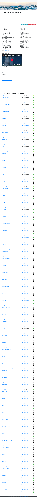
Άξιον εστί (3, 181)
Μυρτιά (3, 363)
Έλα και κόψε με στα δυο (5, 251)
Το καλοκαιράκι (4, 477)
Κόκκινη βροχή (4, 130)
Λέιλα (3, 333)
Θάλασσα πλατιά (4, 463)
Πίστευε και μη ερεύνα (5, 419)
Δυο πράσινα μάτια (4, 230)
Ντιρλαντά (3, 372)
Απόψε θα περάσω (4, 95)
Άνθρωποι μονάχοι (4, 186)
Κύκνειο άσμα (4, 330)
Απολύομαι (3, 193)
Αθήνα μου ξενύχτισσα (5, 207)
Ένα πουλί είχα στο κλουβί (6, 109)
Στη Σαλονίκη (4, 449)
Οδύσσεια (3, 398)
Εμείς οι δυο (4, 256)
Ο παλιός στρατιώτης (5, 389)
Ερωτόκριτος (4, 265)
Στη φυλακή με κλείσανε (5, 447)
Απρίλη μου (3, 195)
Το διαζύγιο (3, 160)
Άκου (3, 174)
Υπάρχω (3, 484)
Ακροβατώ (3, 179)
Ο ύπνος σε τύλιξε (4, 391)
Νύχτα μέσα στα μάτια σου (6, 375)
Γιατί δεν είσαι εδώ (4, 293)
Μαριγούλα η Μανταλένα (5, 132)
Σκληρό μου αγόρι (4, 445)
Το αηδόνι (3, 158)
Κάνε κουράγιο (4, 314)
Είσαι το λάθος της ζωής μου (6, 104)
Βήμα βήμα (3, 214)
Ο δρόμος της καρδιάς (5, 379)
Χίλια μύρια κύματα (4, 489)
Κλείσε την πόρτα (4, 321)
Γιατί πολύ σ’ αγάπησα (5, 298)
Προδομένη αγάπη (4, 438)
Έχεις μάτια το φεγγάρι (5, 272)
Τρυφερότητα (4, 482)
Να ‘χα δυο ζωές (4, 370)
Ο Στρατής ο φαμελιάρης (5, 396)
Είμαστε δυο (4, 244)
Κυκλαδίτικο (3, 328)
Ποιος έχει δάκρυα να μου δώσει (6, 428)
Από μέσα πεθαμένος (5, 188)
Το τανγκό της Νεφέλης (5, 480)
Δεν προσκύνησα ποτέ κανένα (6, 221)
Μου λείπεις (3, 356)
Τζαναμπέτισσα (4, 167)
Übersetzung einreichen (32, 24)
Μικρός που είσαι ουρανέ (5, 351)
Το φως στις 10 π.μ (4, 475)
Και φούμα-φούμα (4, 125)
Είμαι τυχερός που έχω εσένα (6, 242)
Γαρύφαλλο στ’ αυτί (4, 279)
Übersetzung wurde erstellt (25, 102)
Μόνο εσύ (3, 354)
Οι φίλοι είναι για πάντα (5, 400)
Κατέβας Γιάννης (6, 50)
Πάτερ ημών (4, 414)
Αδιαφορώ (3, 172)
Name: (3, 71)
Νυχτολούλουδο (4, 377)
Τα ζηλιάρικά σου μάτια (5, 456)
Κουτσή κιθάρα (4, 326)
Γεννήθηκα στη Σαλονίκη (5, 286)
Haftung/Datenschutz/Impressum (24, 496)
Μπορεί (3, 361)
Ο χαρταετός (4, 393)
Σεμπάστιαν (3, 442)
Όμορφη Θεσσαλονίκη (5, 407)
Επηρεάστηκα (4, 263)
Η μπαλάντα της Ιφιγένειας (6, 307)
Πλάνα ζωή (3, 424)
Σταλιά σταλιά (4, 153)
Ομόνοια (3, 403)
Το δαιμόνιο (3, 473)
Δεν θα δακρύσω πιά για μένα (6, 223)
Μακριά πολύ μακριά (5, 340)
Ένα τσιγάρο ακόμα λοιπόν (6, 258)
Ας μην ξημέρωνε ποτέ (5, 97)
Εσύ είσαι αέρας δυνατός (5, 111)
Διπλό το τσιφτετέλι (5, 228)
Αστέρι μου (3, 200)
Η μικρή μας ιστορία (5, 305)
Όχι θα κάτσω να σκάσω (5, 410)
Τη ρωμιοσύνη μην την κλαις (6, 459)
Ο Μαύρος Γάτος (4, 384)
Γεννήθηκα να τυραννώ (5, 284)
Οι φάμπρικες (4, 144)
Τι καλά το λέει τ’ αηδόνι (5, 468)
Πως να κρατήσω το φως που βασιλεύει (7, 440)
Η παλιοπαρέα (4, 309)
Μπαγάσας (3, 358)
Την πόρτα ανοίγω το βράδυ (6, 466)
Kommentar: (3, 74)
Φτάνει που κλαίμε (4, 277)
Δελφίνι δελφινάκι (4, 102)
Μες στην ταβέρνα (4, 344)
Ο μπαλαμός (4, 386)
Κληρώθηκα (3, 323)
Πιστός (3, 421)
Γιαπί (2, 291)
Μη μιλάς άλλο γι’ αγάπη (5, 347)
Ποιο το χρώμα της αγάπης (6, 426)
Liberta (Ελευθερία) (4, 335)
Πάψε (3, 412)
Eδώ (2, 237)
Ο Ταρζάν (3, 137)
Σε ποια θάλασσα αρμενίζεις (6, 151)
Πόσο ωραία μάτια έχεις (5, 431)
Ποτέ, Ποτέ (3, 433)
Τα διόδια (3, 454)
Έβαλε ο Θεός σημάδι (5, 235)
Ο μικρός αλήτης (4, 139)
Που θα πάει (3, 435)
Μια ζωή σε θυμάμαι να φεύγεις (6, 349)
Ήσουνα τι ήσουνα (4, 123)
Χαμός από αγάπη (4, 487)
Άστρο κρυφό (4, 202)
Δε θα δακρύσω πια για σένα (6, 216)
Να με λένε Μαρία (4, 365)
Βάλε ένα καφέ (4, 209)
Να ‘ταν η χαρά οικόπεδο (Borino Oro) (7, 368)
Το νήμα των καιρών (5, 165)
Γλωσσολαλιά (4, 300)
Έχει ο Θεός (4, 116)
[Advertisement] (18, 19)
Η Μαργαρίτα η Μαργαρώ (5, 302)
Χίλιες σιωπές (4, 491)
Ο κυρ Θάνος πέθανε (5, 382)
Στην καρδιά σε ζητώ (5, 452)
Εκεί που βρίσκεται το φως (6, 249)
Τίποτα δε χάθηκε (4, 470)
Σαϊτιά (3, 146)
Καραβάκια (3, 316)
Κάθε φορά (3, 319)
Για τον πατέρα (4, 118)
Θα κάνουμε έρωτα (4, 461)
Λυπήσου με (3, 337)
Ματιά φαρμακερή (4, 342)
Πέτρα (3, 417)
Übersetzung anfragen (24, 24)
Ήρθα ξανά (3, 312)
